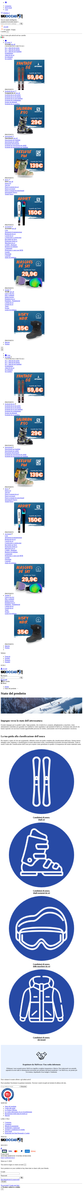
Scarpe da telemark (11, 102)
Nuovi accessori (10, 189)
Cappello (8, 256)
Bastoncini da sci (10, 234)
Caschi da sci (9, 236)
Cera (6, 230)
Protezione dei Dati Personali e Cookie (17, 1133)
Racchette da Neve (11, 239)
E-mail (3, 1172)
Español (7, 662)
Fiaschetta (8, 254)
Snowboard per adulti (12, 142)
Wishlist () (6, 13)
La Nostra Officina (11, 1110)
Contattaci (8, 1124)
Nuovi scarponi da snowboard (14, 190)
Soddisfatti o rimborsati (12, 1128)
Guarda (7, 252)
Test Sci (7, 185)
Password (4, 1175)
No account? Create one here (10, 1185)
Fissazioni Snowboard (12, 143)
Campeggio (8, 248)
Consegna (8, 6)
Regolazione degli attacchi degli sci (16, 1114)
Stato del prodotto (10, 1106)
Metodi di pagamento (11, 1126)
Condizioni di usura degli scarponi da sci (41, 892)
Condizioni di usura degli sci (41, 818)
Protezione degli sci (11, 241)
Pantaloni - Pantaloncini (12, 301)
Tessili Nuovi (9, 194)
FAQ (2, 1158)
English (7, 658)
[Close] (2, 350)
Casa (6, 9)
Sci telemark (9, 57)
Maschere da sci (10, 243)
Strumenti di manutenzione (13, 232)
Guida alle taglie (10, 1108)
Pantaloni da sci (10, 299)
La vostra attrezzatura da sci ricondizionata (18, 1112)
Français (7, 656)
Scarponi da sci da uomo (13, 95)
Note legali (8, 8)
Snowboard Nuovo (11, 192)
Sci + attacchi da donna (12, 50)
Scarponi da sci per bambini (14, 98)
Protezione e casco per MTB (14, 250)
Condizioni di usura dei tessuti (41, 1038)
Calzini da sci (9, 302)
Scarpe (7, 308)
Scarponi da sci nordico (12, 104)
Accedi (4, 669)
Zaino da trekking (10, 257)
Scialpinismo (9, 53)
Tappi (7, 306)
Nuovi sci (8, 183)
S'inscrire (23, 1086)
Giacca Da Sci (9, 293)
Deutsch (7, 660)
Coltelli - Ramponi (11, 245)
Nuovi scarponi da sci (12, 187)
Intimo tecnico (9, 297)
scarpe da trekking (10, 310)
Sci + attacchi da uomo (12, 48)
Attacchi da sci (9, 55)
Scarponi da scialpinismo (13, 100)
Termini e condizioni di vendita (15, 1129)
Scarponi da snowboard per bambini (16, 147)
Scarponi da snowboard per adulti (15, 145)
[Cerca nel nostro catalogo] (21, 24)
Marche (7, 1115)
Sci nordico (8, 59)
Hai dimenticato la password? (10, 1179)
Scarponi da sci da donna (13, 97)
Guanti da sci (9, 304)
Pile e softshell (9, 295)
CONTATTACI (9, 1158)
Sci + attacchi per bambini (13, 51)
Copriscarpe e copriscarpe (13, 237)
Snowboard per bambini (12, 140)
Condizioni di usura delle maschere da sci (41, 965)
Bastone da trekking (11, 246)
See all (13, 44)
